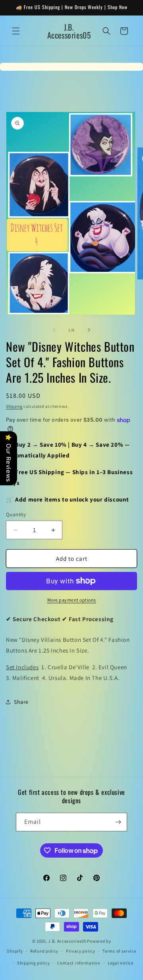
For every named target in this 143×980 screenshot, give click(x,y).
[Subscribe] (118, 822)
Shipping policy (33, 963)
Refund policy (44, 951)
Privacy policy (80, 951)
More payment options (71, 600)
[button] (16, 31)
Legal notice (120, 963)
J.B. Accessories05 (67, 941)
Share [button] (21, 701)
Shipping (14, 406)
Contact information (78, 963)
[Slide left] (54, 330)
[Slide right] (89, 330)
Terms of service (119, 951)
